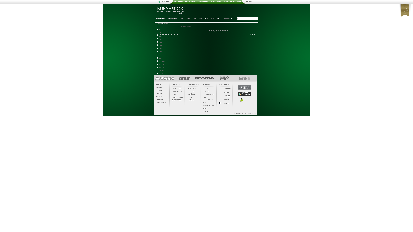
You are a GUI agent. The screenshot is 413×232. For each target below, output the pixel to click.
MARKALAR (176, 85)
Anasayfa (159, 23)
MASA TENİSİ (192, 88)
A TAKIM (159, 91)
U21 (160, 33)
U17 (160, 39)
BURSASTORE (176, 88)
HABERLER (172, 18)
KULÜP (158, 85)
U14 (160, 48)
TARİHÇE (159, 88)
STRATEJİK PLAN (208, 105)
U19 (160, 36)
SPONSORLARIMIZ (209, 94)
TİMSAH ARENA (177, 100)
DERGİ (174, 94)
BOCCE (190, 97)
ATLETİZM (191, 91)
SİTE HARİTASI (161, 102)
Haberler (165, 23)
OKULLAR (191, 100)
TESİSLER (206, 108)
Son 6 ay (161, 74)
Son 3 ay (161, 71)
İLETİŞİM (205, 111)
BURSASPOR (207, 85)
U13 (160, 51)
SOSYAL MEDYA (224, 85)
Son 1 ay (161, 67)
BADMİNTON (191, 94)
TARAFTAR (159, 99)
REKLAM (206, 91)
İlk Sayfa (252, 34)
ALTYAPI (159, 93)
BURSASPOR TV (177, 91)
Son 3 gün (162, 61)
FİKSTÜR (159, 96)
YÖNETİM (206, 102)
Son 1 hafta (162, 64)
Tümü (161, 30)
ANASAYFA (160, 18)
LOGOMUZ (206, 88)
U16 (160, 42)
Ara (256, 18)
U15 (160, 45)
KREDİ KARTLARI (177, 97)
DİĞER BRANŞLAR (193, 85)
